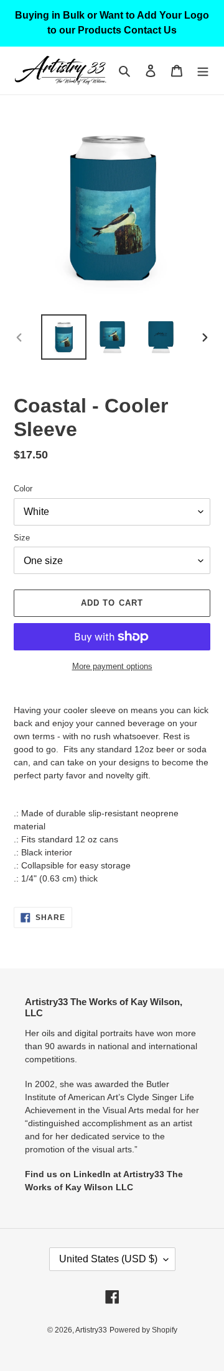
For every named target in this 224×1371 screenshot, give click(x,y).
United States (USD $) (108, 1259)
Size (22, 537)
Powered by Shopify (143, 1330)
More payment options (112, 666)
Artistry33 (91, 1330)
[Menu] (203, 70)
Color (23, 488)
